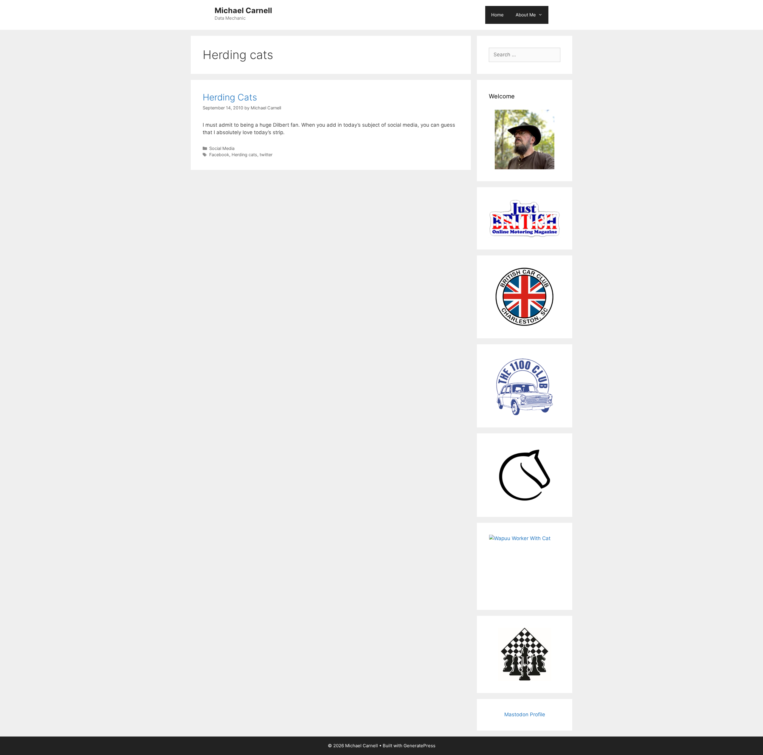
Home (497, 15)
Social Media (222, 148)
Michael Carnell (243, 10)
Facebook (219, 154)
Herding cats (244, 154)
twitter (266, 154)
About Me (526, 15)
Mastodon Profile (524, 714)
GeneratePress (419, 745)
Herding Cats (230, 97)
